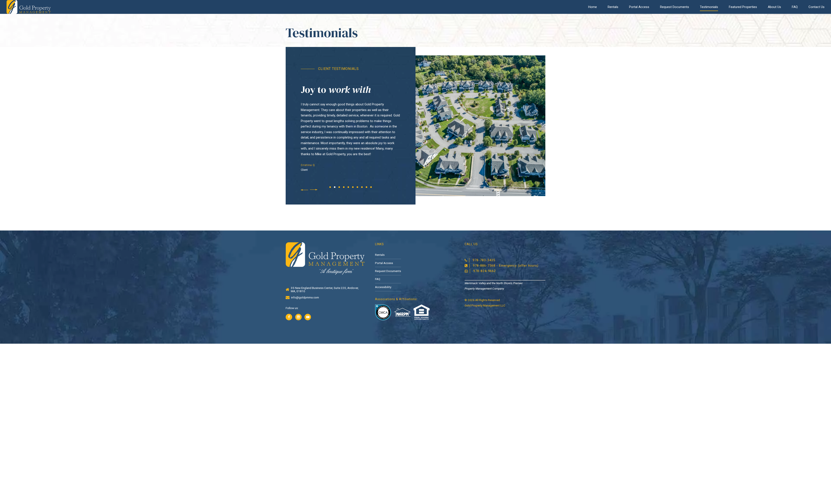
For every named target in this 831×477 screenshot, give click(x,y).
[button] (304, 190)
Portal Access (639, 7)
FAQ (795, 7)
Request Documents (674, 7)
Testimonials (709, 7)
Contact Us (816, 7)
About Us (774, 7)
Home (592, 7)
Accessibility (383, 287)
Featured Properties (743, 7)
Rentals (613, 7)
